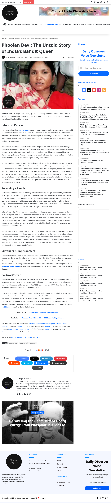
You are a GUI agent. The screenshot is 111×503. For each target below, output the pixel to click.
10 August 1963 (13, 343)
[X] (22, 394)
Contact (60, 464)
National (32, 323)
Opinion (18, 24)
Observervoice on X (86, 204)
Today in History (51, 24)
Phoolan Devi (32, 343)
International (41, 323)
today (47, 329)
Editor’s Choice (79, 24)
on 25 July (5, 307)
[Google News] (42, 350)
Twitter (13, 337)
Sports (90, 24)
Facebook (28, 337)
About (59, 460)
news (48, 323)
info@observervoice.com (41, 463)
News (10, 24)
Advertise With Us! (63, 482)
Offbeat (98, 24)
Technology (36, 24)
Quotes (106, 24)
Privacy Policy (62, 467)
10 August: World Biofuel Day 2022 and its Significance (42, 318)
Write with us (61, 486)
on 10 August (24, 130)
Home (5, 38)
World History (13, 329)
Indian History (24, 329)
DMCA (59, 471)
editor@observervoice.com (42, 471)
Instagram (20, 337)
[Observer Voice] (10, 13)
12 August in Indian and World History (42, 312)
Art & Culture (65, 24)
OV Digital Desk (11, 57)
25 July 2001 (23, 343)
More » (18, 390)
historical (48, 326)
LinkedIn (37, 337)
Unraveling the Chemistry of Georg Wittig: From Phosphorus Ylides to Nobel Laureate (37, 425)
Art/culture (5, 326)
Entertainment (7, 332)
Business (26, 24)
